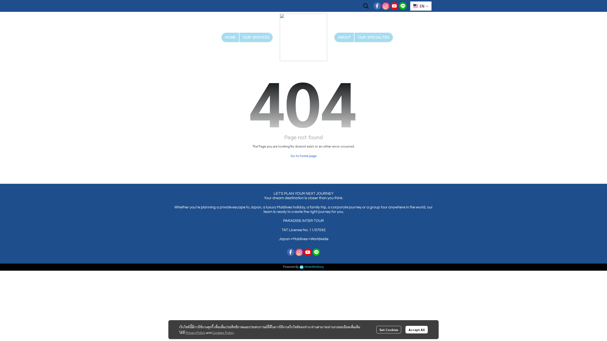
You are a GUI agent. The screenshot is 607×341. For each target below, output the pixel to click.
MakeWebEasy (314, 267)
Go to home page (304, 155)
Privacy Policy (195, 332)
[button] (366, 6)
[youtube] (394, 6)
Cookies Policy (223, 332)
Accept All (417, 330)
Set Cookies (388, 330)
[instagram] (386, 6)
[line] (403, 6)
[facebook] (377, 6)
